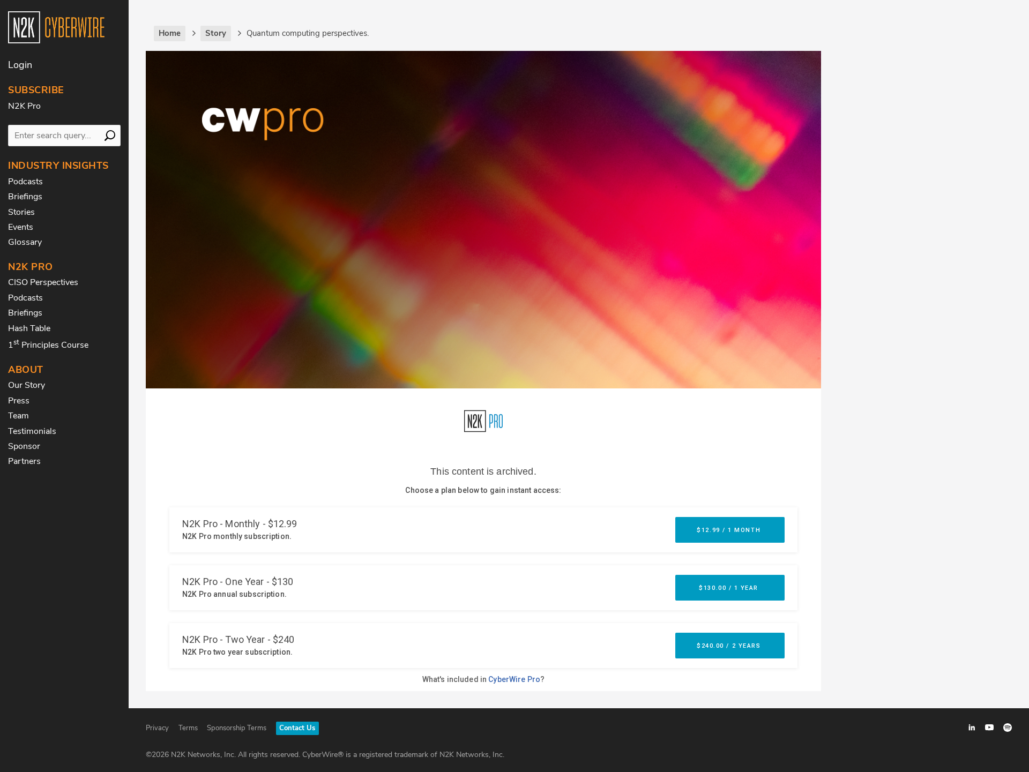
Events (20, 227)
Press (18, 401)
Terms (188, 728)
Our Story (26, 385)
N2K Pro (24, 106)
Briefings (25, 197)
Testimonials (32, 431)
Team (18, 416)
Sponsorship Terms (236, 728)
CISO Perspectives (43, 282)
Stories (21, 212)
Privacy (157, 728)
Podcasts (25, 182)
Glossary (25, 242)
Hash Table (29, 328)
